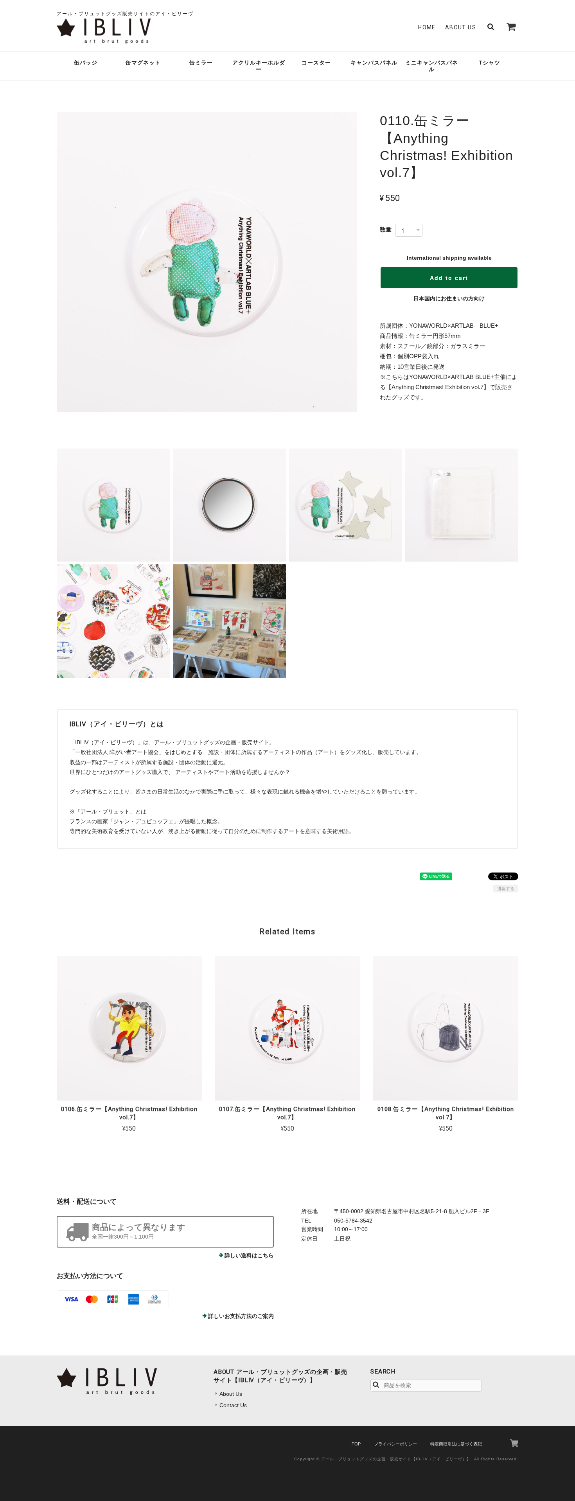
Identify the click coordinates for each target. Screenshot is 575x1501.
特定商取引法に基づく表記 (456, 1444)
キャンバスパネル (373, 62)
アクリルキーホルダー (258, 65)
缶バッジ (85, 62)
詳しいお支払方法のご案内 (241, 1316)
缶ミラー (201, 62)
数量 (386, 229)
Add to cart (449, 278)
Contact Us (233, 1405)
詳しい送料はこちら (249, 1255)
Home (427, 27)
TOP (356, 1444)
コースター (316, 62)
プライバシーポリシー (395, 1444)
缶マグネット (143, 62)
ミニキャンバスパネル (431, 65)
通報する (505, 888)
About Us (460, 27)
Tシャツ (489, 62)
